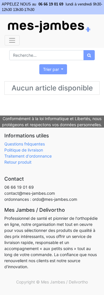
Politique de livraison (23, 150)
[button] (53, 69)
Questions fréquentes (24, 143)
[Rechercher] (89, 55)
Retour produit (17, 162)
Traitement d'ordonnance (28, 156)
